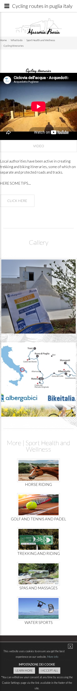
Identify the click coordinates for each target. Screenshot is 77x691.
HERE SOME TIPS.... (15, 183)
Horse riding (38, 484)
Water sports (39, 622)
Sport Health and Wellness (40, 40)
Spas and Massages (38, 588)
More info (52, 656)
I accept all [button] (49, 670)
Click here (17, 201)
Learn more (24, 670)
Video (38, 146)
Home (3, 40)
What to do (16, 40)
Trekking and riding (38, 553)
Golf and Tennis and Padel (38, 519)
